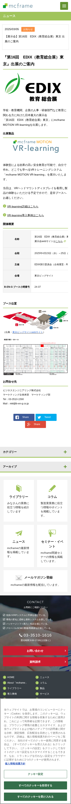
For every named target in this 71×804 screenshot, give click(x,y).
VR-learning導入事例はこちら (25, 215)
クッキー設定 (35, 774)
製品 (42, 688)
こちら (59, 241)
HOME (10, 677)
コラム (43, 683)
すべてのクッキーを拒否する (35, 785)
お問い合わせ (35, 650)
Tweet (47, 417)
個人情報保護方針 (15, 763)
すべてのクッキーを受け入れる (35, 796)
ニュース (44, 677)
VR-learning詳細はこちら (22, 206)
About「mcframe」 (17, 683)
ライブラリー (14, 688)
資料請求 (35, 661)
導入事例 (12, 694)
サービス (44, 694)
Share (25, 417)
